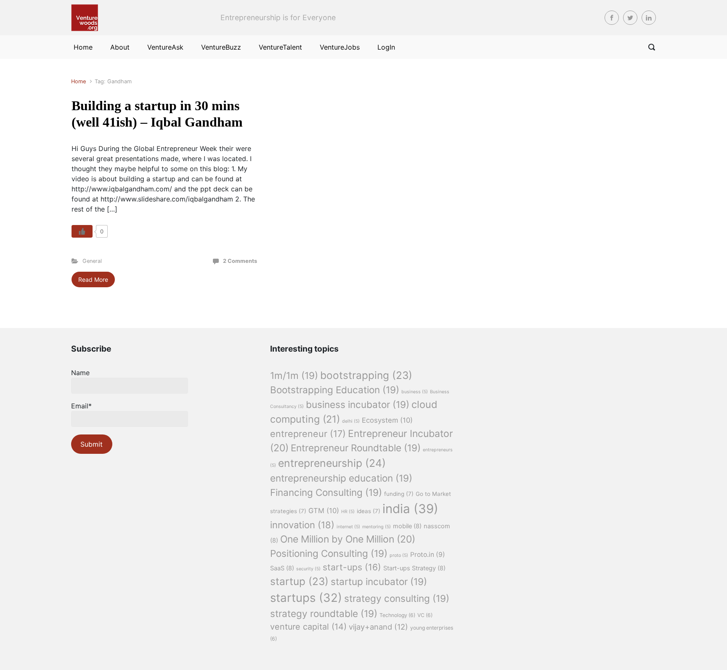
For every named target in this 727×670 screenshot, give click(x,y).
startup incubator (379, 581)
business (414, 392)
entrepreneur (308, 433)
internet (348, 527)
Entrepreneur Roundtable (356, 447)
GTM (323, 510)
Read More (93, 279)
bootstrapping (366, 375)
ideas (368, 511)
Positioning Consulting (328, 553)
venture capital (308, 627)
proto (399, 555)
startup (299, 581)
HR (348, 511)
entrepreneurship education (341, 478)
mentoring (376, 527)
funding (399, 493)
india (410, 508)
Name (80, 372)
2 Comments (240, 261)
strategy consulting (396, 598)
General (92, 261)
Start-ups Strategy (414, 568)
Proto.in (427, 555)
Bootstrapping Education (334, 389)
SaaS (282, 568)
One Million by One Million (347, 539)
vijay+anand (378, 626)
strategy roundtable (323, 613)
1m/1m (294, 375)
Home (78, 81)
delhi (351, 421)
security (308, 569)
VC (424, 615)
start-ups (352, 567)
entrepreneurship (332, 463)
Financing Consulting (326, 492)
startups (306, 598)
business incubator (357, 404)
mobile (407, 526)
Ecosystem (387, 420)
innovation (302, 524)
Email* (81, 406)
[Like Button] (82, 231)
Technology (397, 615)
